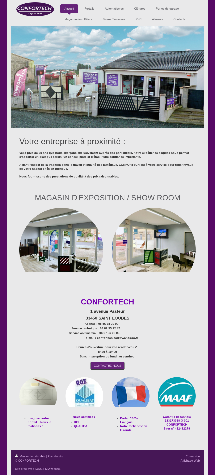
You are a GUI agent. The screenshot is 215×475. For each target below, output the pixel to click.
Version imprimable (32, 456)
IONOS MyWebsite (47, 468)
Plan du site (55, 456)
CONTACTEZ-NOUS (107, 365)
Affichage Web (190, 460)
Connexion (193, 456)
